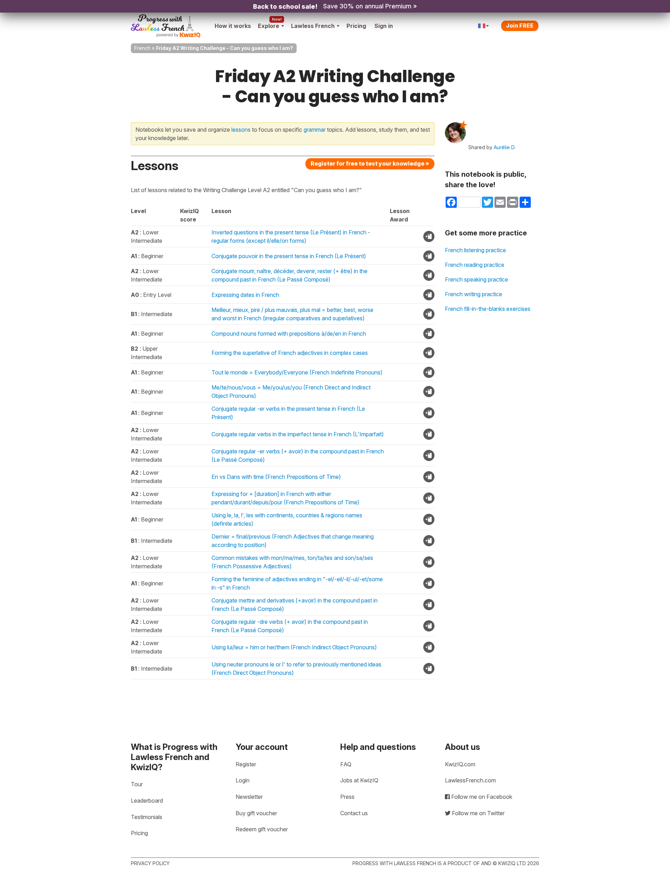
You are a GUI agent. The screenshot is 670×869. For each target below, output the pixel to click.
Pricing (356, 25)
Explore (268, 25)
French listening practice (475, 250)
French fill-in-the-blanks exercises (487, 308)
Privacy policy (150, 863)
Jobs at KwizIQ (359, 780)
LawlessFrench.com (470, 780)
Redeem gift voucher (262, 829)
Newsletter (249, 796)
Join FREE (520, 25)
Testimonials (146, 816)
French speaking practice (476, 279)
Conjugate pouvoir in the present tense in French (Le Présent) (288, 256)
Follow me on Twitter (478, 813)
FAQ (345, 764)
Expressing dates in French (245, 294)
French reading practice (474, 264)
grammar (315, 129)
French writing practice (473, 294)
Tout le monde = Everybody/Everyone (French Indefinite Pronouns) (296, 372)
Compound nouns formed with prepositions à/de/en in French (288, 333)
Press (347, 796)
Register (246, 764)
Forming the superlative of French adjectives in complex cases (289, 352)
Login (243, 780)
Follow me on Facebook (481, 796)
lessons (241, 129)
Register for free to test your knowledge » (370, 163)
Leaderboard (147, 800)
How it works (233, 25)
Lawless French (313, 25)
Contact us (354, 813)
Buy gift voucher (256, 813)
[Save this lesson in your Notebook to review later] (428, 236)
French (142, 48)
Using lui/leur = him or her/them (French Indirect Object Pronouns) (294, 647)
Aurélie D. (504, 147)
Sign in (383, 25)
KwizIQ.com (460, 764)
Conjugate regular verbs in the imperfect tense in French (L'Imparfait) (297, 434)
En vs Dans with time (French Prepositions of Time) (276, 476)
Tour (137, 784)
